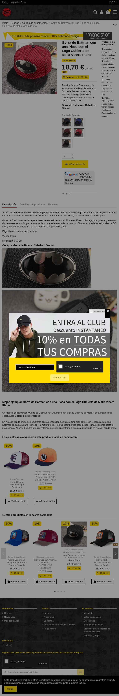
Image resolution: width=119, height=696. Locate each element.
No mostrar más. (99, 311)
